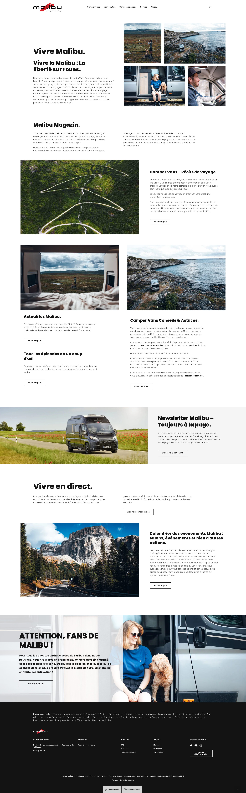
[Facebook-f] (191, 745)
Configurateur (39, 751)
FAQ (122, 745)
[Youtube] (195, 745)
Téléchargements (128, 752)
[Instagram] (200, 745)
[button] (93, 7)
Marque (156, 745)
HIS (147, 776)
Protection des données (86, 776)
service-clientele (194, 376)
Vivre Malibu (158, 752)
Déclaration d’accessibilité (173, 776)
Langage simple (156, 776)
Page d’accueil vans (86, 745)
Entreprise (157, 749)
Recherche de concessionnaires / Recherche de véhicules (53, 746)
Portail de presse (137, 776)
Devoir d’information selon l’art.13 (109, 776)
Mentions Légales (68, 776)
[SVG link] (47, 7)
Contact (124, 749)
